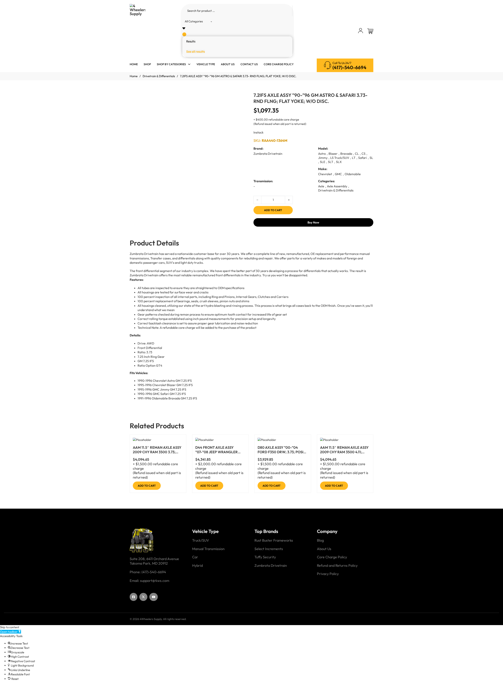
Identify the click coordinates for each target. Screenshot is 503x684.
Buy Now (313, 222)
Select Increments (268, 549)
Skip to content (9, 627)
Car (195, 557)
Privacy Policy (328, 574)
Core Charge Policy (279, 64)
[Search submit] (184, 34)
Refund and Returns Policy (337, 565)
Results (190, 41)
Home (134, 64)
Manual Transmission (208, 549)
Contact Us (249, 64)
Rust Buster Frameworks (273, 540)
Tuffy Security (265, 557)
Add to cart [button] (147, 485)
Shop (147, 64)
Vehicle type (205, 64)
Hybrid (197, 565)
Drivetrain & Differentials (159, 76)
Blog (320, 540)
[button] (10, 632)
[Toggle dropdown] (189, 64)
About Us (228, 64)
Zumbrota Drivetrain (270, 565)
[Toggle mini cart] (370, 31)
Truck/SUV (200, 540)
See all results (195, 51)
